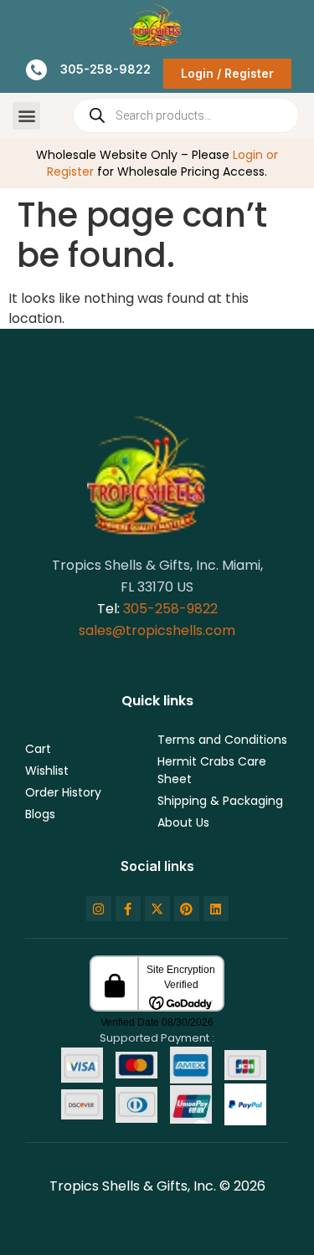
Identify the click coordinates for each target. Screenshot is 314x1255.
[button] (26, 116)
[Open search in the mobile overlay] (185, 115)
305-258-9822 (170, 608)
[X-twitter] (157, 908)
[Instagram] (98, 908)
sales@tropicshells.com (157, 630)
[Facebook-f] (128, 908)
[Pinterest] (186, 908)
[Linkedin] (216, 908)
